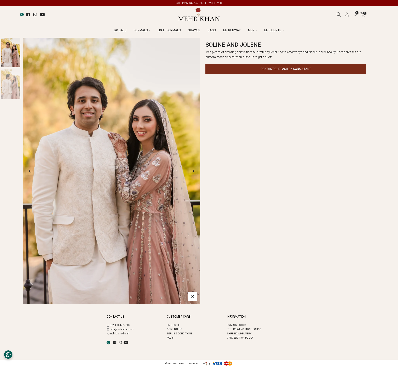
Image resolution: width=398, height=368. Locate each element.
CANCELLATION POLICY (240, 337)
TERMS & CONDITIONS (179, 333)
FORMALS (141, 30)
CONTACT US (174, 329)
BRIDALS (120, 30)
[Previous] (30, 171)
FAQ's (170, 337)
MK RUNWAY (232, 30)
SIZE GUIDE (173, 325)
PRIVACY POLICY (236, 325)
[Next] (193, 171)
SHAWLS (194, 30)
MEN (251, 30)
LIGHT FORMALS (169, 30)
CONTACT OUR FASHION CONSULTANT (286, 68)
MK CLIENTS (273, 30)
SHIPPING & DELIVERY (239, 333)
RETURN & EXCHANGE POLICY (244, 329)
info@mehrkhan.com (122, 329)
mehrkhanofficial (119, 333)
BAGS (212, 30)
